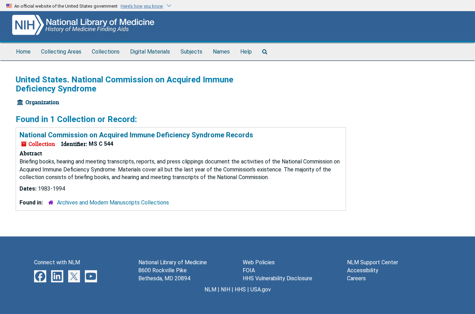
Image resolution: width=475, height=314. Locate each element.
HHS (240, 289)
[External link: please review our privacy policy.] (40, 276)
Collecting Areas (61, 51)
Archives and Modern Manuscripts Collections (113, 202)
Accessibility (362, 270)
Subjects (191, 51)
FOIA (249, 270)
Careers (356, 278)
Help (246, 51)
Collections (106, 51)
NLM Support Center (372, 262)
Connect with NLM (57, 262)
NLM (210, 289)
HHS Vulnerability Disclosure (277, 278)
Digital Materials (150, 51)
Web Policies (259, 262)
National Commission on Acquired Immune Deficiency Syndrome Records (136, 135)
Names (221, 51)
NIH (225, 289)
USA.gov (260, 289)
